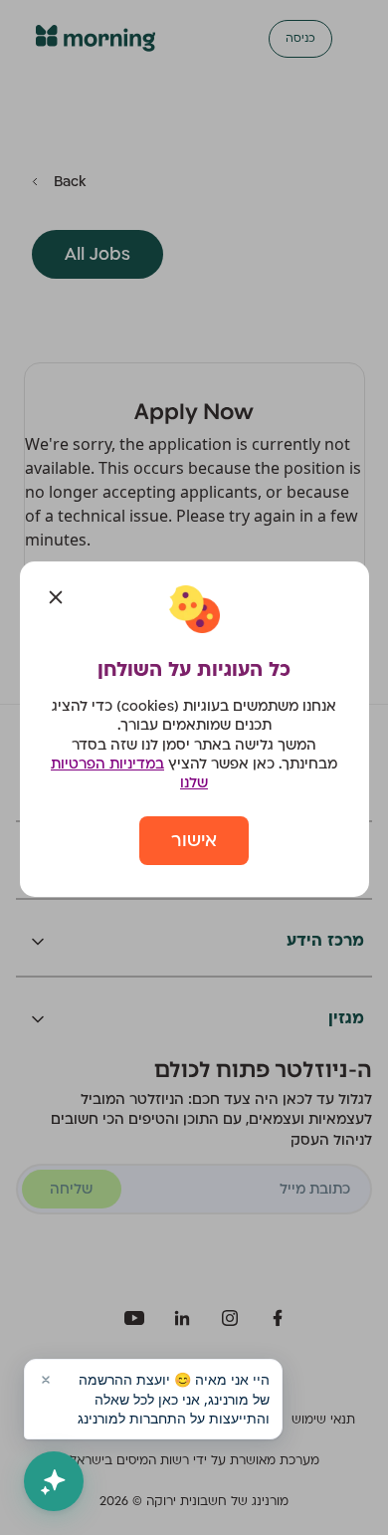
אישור (194, 840)
